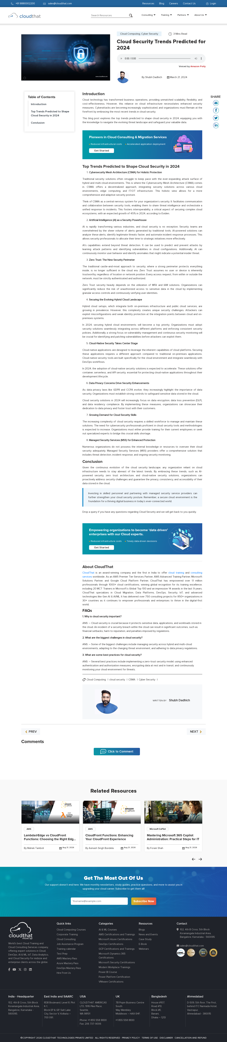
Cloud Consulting (66, 939)
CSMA (132, 679)
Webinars (144, 948)
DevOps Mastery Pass (69, 968)
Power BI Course (108, 972)
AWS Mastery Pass (67, 958)
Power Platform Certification (114, 976)
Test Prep (62, 953)
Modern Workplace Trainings (114, 967)
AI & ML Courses (108, 929)
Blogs (142, 929)
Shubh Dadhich (153, 77)
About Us (199, 15)
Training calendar (66, 948)
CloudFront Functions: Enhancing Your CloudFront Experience (109, 837)
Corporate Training (67, 934)
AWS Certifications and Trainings (117, 934)
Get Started (101, 150)
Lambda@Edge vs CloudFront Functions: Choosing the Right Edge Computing (49, 839)
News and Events (148, 934)
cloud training (176, 572)
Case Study (145, 939)
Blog (161, 3)
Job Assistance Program (70, 944)
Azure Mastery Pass (67, 963)
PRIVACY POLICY (131, 1037)
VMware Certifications (111, 981)
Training (165, 15)
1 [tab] (113, 771)
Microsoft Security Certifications (117, 962)
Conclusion (38, 122)
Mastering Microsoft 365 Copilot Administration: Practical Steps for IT (173, 837)
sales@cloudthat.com (192, 945)
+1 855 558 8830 (97, 1020)
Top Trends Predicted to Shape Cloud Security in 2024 (50, 113)
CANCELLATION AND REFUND (191, 1037)
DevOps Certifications (111, 944)
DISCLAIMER (166, 1037)
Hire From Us (64, 972)
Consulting (147, 15)
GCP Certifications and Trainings (117, 948)
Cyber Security (147, 679)
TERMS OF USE (150, 1037)
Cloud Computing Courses (71, 929)
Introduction (38, 104)
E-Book (143, 944)
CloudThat (88, 572)
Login (212, 3)
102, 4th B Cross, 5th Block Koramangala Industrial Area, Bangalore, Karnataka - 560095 (197, 933)
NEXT (194, 732)
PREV (32, 732)
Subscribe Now (143, 901)
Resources (148, 3)
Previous (193, 859)
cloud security (117, 679)
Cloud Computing (97, 679)
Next (200, 859)
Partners (181, 15)
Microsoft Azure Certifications (115, 939)
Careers (173, 3)
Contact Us (189, 3)
